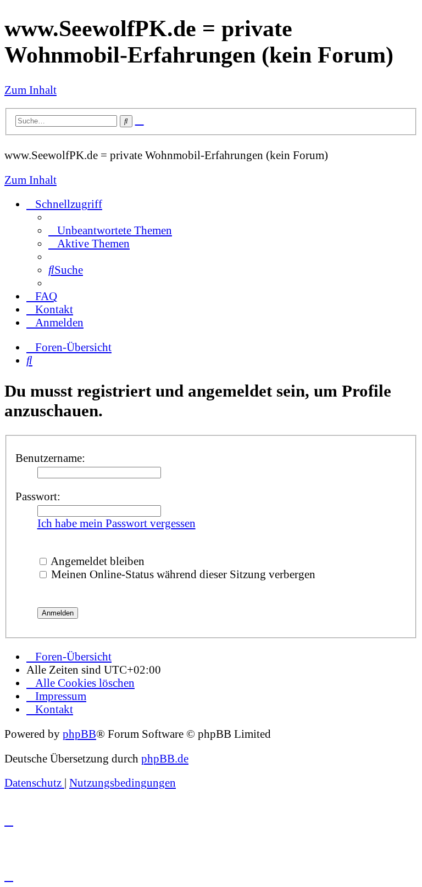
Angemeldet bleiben (96, 561)
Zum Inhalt (30, 89)
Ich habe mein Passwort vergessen (116, 523)
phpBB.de (164, 758)
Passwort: (37, 496)
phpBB (79, 733)
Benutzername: (50, 457)
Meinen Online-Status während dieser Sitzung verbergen (181, 574)
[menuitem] (110, 230)
